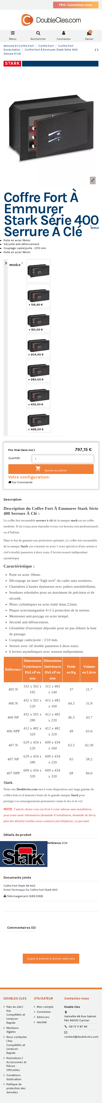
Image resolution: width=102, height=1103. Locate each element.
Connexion (44, 1011)
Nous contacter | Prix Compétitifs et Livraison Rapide (16, 1045)
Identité (42, 1022)
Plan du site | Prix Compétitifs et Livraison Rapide (15, 1014)
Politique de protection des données (16, 1088)
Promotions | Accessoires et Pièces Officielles (16, 1064)
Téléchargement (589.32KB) (24, 896)
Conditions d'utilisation (13, 1077)
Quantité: (14, 458)
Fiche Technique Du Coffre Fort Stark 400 (31, 889)
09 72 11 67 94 (78, 1026)
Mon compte (45, 1006)
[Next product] (97, 49)
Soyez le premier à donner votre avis (51, 958)
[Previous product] (96, 49)
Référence (54, 843)
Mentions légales (12, 1030)
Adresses (43, 1017)
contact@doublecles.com (81, 1036)
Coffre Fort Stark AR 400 (19, 885)
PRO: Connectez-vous (76, 5)
